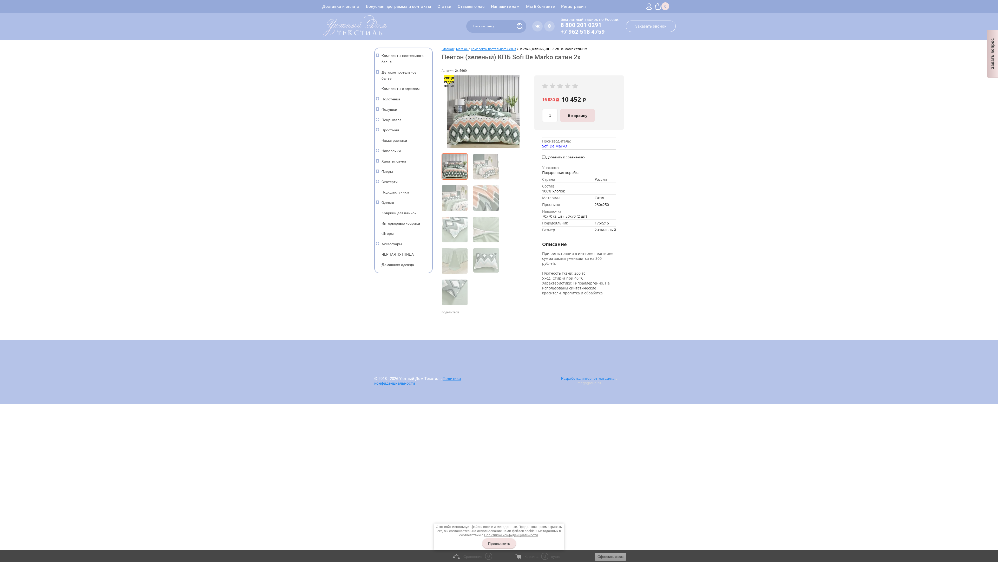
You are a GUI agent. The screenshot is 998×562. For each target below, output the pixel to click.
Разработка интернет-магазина (587, 378)
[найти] (519, 26)
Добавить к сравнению (565, 157)
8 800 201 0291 (581, 25)
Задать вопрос (992, 53)
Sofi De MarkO (554, 146)
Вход (649, 6)
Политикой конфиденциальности (511, 535)
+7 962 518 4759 (583, 32)
